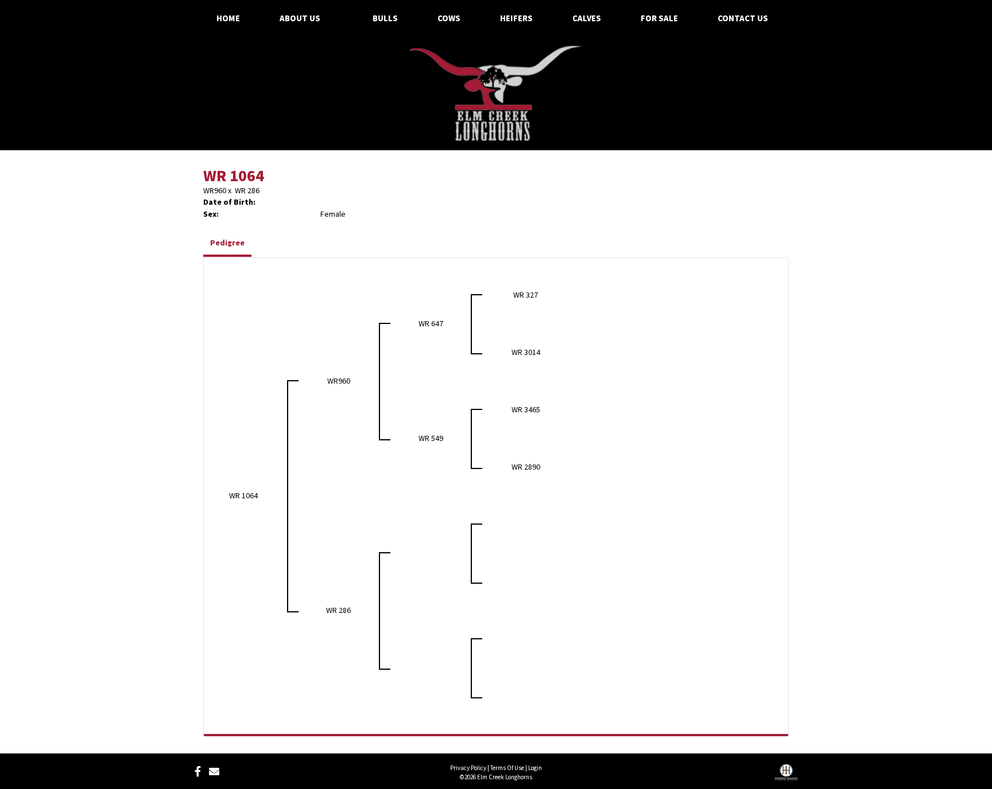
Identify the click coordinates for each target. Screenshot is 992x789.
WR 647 (430, 324)
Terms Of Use (507, 768)
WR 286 (247, 191)
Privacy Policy (468, 768)
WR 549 (430, 438)
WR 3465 (526, 410)
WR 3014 (526, 352)
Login (535, 768)
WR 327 (525, 295)
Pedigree (227, 243)
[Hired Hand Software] (786, 776)
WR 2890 (526, 467)
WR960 (214, 191)
